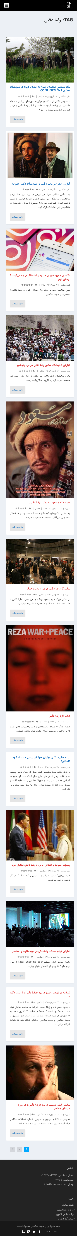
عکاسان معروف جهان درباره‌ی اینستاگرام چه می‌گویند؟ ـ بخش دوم (40, 277)
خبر (39, 96)
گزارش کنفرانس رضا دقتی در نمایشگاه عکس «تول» (40, 184)
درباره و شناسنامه (65, 1210)
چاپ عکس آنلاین (65, 1214)
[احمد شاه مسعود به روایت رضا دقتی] (40, 449)
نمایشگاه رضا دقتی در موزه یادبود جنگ (48, 588)
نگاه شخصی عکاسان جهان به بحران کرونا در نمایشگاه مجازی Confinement (40, 89)
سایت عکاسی (64, 96)
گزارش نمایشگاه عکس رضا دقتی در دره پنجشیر (43, 365)
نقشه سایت (68, 1205)
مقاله (43, 285)
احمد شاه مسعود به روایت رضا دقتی (50, 502)
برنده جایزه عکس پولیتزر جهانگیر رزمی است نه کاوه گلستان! (41, 759)
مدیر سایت (65, 371)
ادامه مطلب (17, 119)
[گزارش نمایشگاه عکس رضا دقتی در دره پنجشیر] (40, 338)
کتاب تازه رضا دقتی (59, 716)
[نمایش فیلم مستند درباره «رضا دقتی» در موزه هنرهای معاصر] (40, 1072)
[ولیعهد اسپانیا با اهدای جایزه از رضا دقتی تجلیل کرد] (40, 835)
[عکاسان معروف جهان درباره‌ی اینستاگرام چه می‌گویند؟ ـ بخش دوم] (40, 250)
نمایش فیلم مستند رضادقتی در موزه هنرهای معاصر (41, 951)
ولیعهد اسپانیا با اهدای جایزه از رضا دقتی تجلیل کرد (41, 865)
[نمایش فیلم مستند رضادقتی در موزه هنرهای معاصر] (40, 924)
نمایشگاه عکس (66, 1219)
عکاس (41, 371)
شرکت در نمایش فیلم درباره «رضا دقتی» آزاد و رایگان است (40, 994)
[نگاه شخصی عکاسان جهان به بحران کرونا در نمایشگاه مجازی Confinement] (40, 60)
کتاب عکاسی (65, 285)
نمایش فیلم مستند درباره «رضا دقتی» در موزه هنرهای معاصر (44, 1107)
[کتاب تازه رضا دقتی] (40, 668)
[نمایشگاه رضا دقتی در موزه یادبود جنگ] (40, 561)
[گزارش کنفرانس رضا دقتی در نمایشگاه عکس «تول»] (40, 155)
